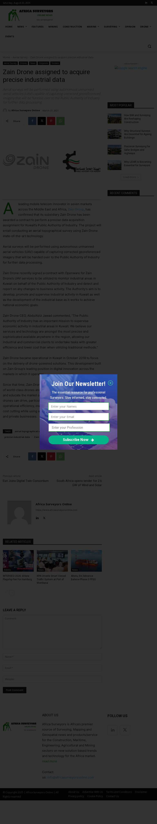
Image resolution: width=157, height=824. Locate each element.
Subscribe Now (76, 439)
